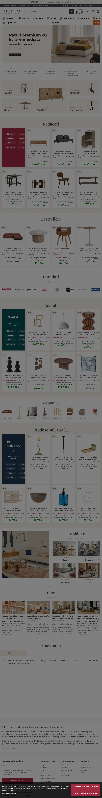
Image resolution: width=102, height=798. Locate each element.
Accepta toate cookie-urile (85, 786)
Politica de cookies (23, 788)
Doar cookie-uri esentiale (85, 793)
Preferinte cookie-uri (9, 794)
